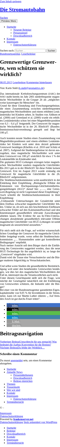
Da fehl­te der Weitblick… (22, 347)
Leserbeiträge (28, 53)
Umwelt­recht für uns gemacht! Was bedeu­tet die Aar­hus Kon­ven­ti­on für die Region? (28, 343)
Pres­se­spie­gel (20, 32)
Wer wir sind (13, 390)
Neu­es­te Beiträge (22, 29)
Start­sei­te (11, 26)
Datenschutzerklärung (11, 416)
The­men (11, 384)
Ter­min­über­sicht (15, 402)
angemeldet (17, 360)
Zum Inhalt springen (10, 1)
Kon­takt (11, 38)
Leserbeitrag (19, 82)
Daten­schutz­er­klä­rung (24, 44)
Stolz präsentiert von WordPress (40, 422)
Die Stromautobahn (22, 9)
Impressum (6, 413)
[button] (12, 305)
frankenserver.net (23, 419)
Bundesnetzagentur (10, 53)
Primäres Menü (8, 21)
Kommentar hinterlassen (39, 82)
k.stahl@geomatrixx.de (31, 88)
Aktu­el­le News (14, 372)
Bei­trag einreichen (22, 381)
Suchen (4, 17)
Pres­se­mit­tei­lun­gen (23, 375)
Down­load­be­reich (22, 35)
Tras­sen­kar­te (13, 387)
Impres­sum (12, 41)
